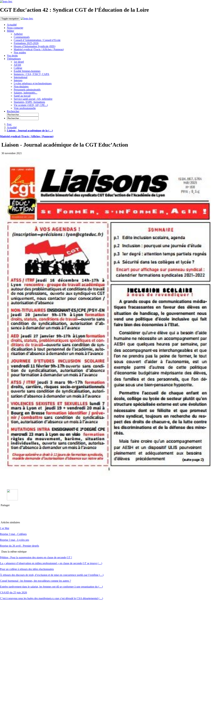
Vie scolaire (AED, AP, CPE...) (31, 105)
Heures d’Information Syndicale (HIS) (34, 46)
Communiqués (22, 37)
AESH (17, 64)
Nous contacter (15, 27)
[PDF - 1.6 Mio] (12, 499)
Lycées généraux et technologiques (33, 83)
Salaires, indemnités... (25, 92)
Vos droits (12, 55)
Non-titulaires (21, 86)
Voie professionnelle (25, 108)
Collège (18, 68)
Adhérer (18, 33)
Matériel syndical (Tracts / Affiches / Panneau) (39, 49)
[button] (13, 111)
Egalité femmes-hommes (27, 71)
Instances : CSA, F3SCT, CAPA (31, 74)
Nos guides (20, 52)
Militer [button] (10, 30)
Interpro (18, 80)
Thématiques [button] (14, 58)
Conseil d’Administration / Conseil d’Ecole (37, 40)
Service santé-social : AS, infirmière (33, 98)
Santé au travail (22, 95)
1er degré (19, 61)
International (20, 77)
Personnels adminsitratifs (27, 89)
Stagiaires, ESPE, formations (29, 102)
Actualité (12, 24)
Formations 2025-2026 (26, 43)
